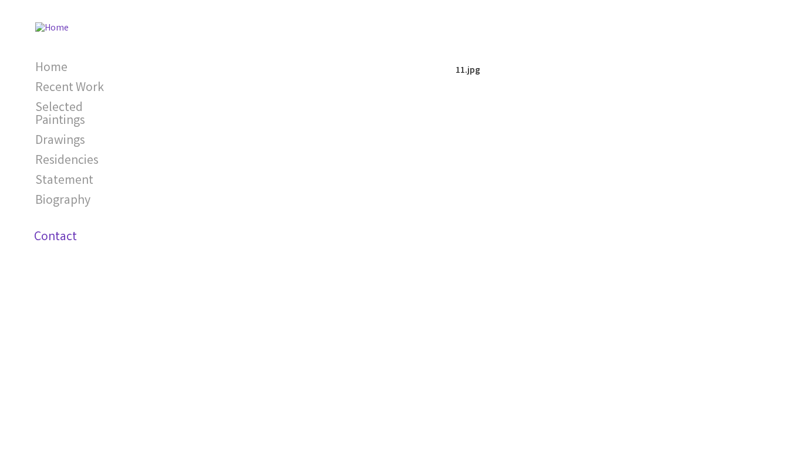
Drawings (60, 141)
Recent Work (69, 88)
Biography (62, 201)
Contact (55, 237)
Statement (64, 181)
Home (51, 68)
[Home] (52, 23)
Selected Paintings (60, 114)
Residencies (67, 161)
